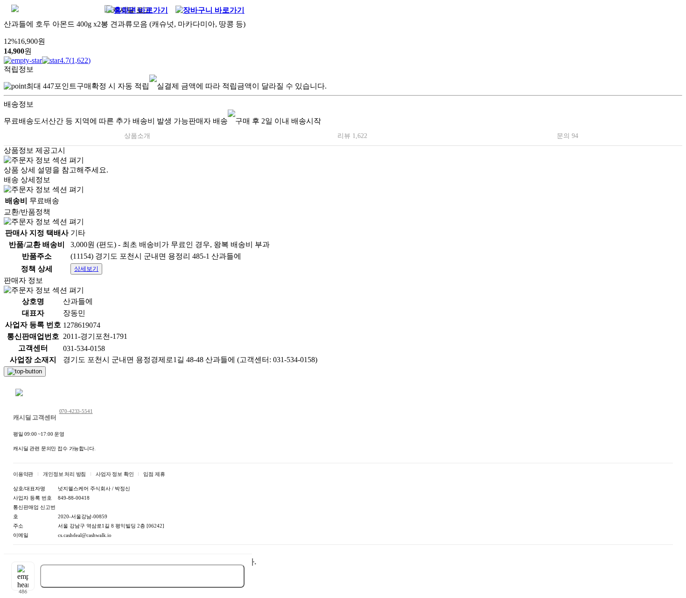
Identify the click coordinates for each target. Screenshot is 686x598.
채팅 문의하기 (44, 393)
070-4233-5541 (76, 411)
